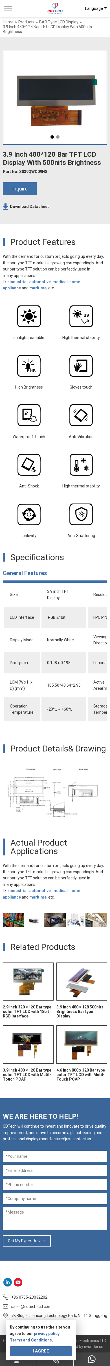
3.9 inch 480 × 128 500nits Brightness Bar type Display (80, 1011)
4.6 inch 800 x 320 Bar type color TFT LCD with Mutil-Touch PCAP (80, 1074)
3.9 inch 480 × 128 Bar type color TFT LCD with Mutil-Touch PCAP (27, 1074)
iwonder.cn (93, 1346)
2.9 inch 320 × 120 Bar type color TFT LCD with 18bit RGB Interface (27, 1011)
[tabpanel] (55, 97)
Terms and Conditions (31, 1340)
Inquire (20, 189)
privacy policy (47, 1333)
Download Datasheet (29, 206)
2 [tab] (58, 137)
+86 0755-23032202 (29, 1297)
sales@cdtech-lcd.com (31, 1306)
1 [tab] (52, 137)
